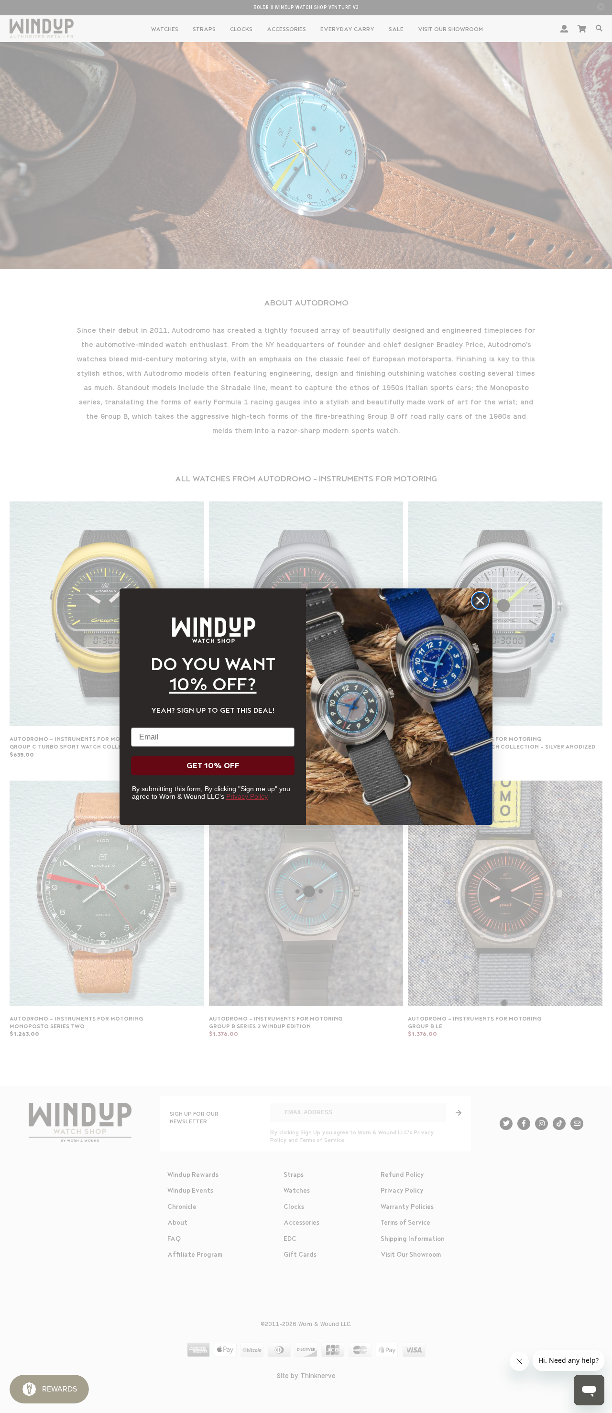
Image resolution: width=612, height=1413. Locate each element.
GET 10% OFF (213, 766)
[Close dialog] (480, 600)
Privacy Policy (247, 796)
